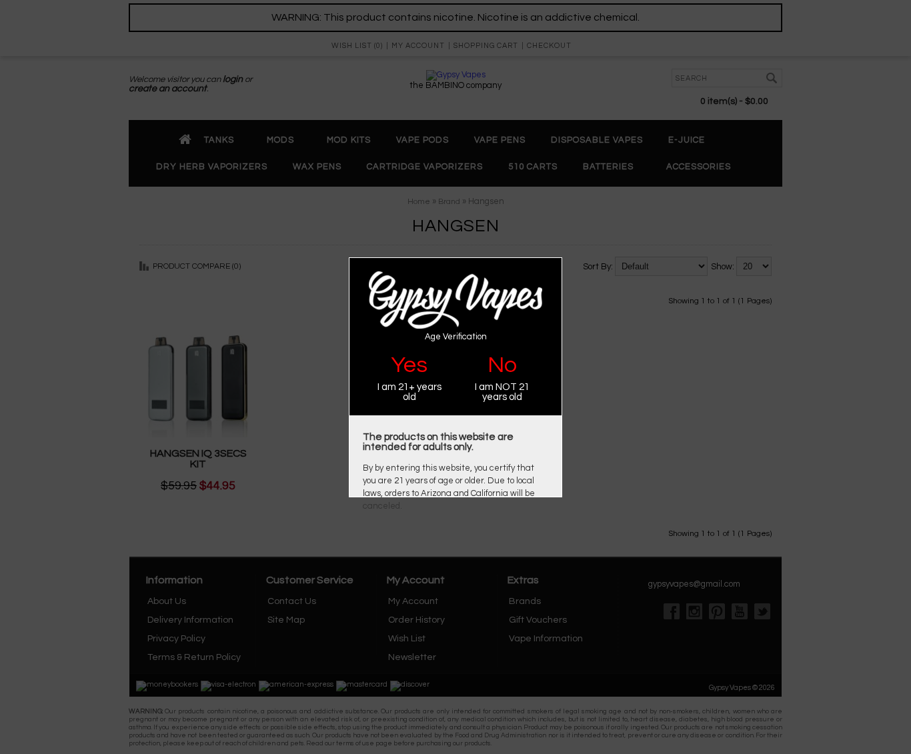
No (502, 365)
